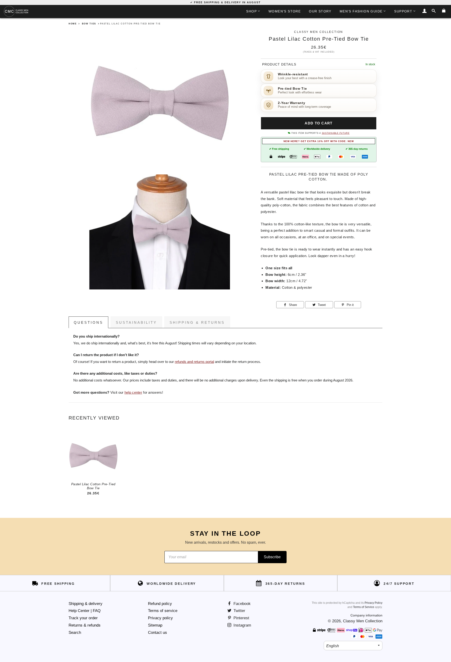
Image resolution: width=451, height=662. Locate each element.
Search (75, 632)
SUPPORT (403, 11)
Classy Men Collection (362, 621)
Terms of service (162, 610)
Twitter (238, 610)
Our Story (320, 11)
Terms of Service (363, 607)
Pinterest (240, 618)
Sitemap (155, 625)
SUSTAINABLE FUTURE (336, 133)
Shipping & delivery (85, 603)
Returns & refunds (85, 625)
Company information (366, 615)
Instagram (241, 625)
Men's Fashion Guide (361, 11)
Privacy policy (160, 618)
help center (133, 392)
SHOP (251, 11)
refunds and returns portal (194, 362)
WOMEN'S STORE (284, 11)
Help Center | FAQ (85, 610)
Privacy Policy (373, 602)
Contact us (157, 632)
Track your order (83, 618)
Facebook (241, 603)
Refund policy (160, 603)
